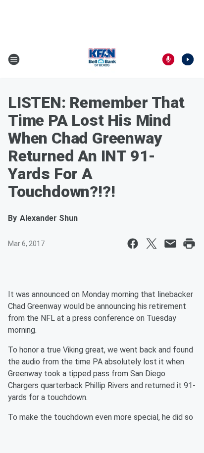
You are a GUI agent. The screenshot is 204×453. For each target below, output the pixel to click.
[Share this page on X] (151, 244)
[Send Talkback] (168, 59)
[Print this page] (189, 244)
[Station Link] (102, 59)
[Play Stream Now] (188, 59)
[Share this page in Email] (170, 244)
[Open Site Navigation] (14, 59)
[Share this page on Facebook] (133, 244)
